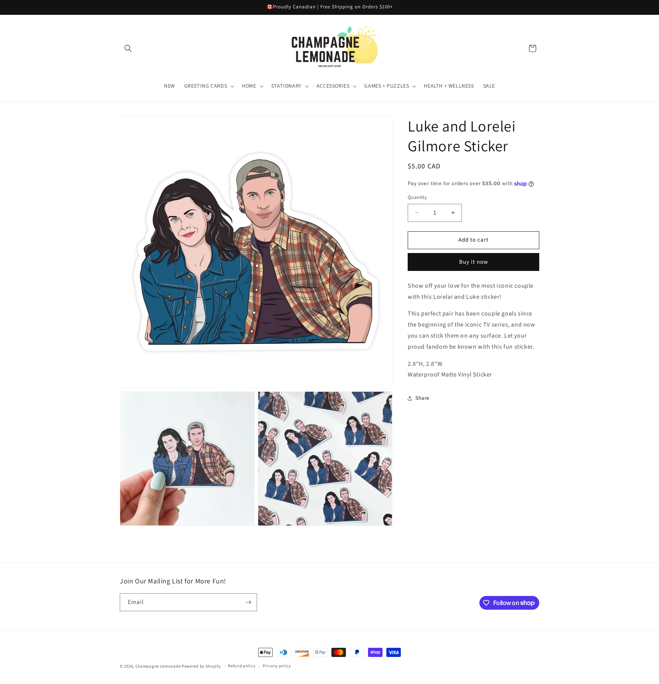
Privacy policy (277, 666)
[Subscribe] (248, 602)
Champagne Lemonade (158, 666)
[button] (128, 48)
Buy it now (473, 262)
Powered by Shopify (201, 666)
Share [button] (422, 398)
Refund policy (241, 666)
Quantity (417, 197)
